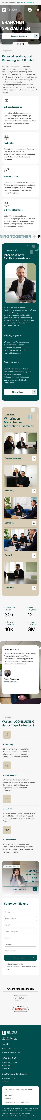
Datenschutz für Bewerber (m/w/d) (16, 1102)
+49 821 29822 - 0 (9, 1049)
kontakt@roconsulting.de (11, 1052)
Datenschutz (8, 1098)
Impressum (8, 1095)
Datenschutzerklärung (13, 966)
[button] (38, 10)
